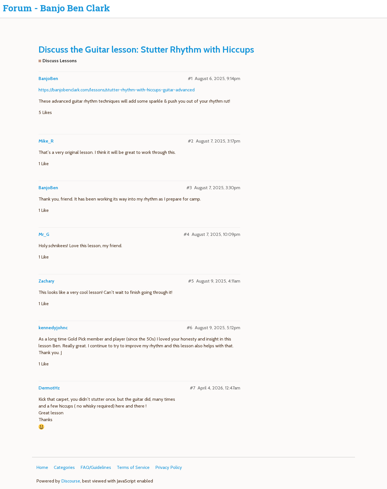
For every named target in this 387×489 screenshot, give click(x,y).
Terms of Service (133, 467)
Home (42, 467)
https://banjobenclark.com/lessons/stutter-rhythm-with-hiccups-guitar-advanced (117, 89)
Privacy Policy (168, 467)
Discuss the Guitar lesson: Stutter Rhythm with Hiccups (146, 49)
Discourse (70, 481)
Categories (64, 467)
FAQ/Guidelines (95, 467)
